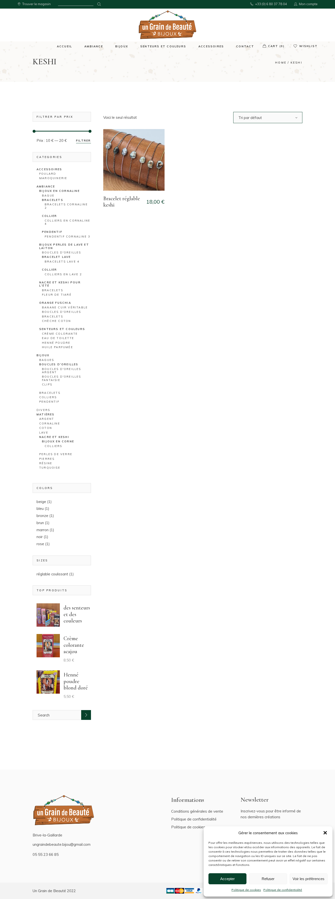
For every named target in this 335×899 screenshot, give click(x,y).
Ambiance (46, 186)
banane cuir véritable (65, 307)
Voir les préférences (308, 879)
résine (45, 463)
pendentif (52, 232)
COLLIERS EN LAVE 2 (63, 274)
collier (49, 216)
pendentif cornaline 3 (67, 236)
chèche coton (56, 321)
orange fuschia (55, 302)
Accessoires (49, 169)
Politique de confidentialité (282, 890)
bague (48, 195)
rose (40, 544)
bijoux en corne (58, 441)
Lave (43, 432)
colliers (53, 446)
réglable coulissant (52, 574)
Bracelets (49, 393)
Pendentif (49, 401)
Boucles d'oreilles (58, 364)
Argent (46, 419)
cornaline (49, 423)
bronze (42, 515)
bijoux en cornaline (59, 191)
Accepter (227, 879)
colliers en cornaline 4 (67, 222)
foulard (47, 173)
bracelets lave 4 (62, 261)
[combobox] (267, 117)
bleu (40, 508)
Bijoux (43, 355)
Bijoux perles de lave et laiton (64, 246)
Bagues (46, 360)
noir (40, 536)
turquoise (49, 467)
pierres (46, 459)
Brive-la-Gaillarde (47, 835)
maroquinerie (53, 178)
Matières (46, 414)
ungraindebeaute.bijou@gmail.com (61, 844)
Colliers (48, 397)
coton (45, 428)
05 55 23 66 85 (46, 854)
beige (41, 501)
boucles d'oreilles (61, 252)
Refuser (268, 879)
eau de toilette (58, 338)
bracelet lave (56, 257)
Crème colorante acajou (74, 645)
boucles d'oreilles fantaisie (61, 378)
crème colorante (60, 333)
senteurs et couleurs (62, 329)
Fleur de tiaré (57, 294)
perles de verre (55, 454)
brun (40, 522)
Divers (43, 410)
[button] (325, 832)
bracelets (52, 200)
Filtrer (83, 140)
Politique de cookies (246, 890)
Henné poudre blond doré (76, 681)
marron (43, 530)
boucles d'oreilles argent (61, 370)
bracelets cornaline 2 (66, 206)
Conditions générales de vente (197, 811)
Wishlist (308, 46)
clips (47, 384)
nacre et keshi (54, 437)
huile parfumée (57, 347)
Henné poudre (56, 342)
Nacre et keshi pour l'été (60, 284)
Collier (49, 269)
